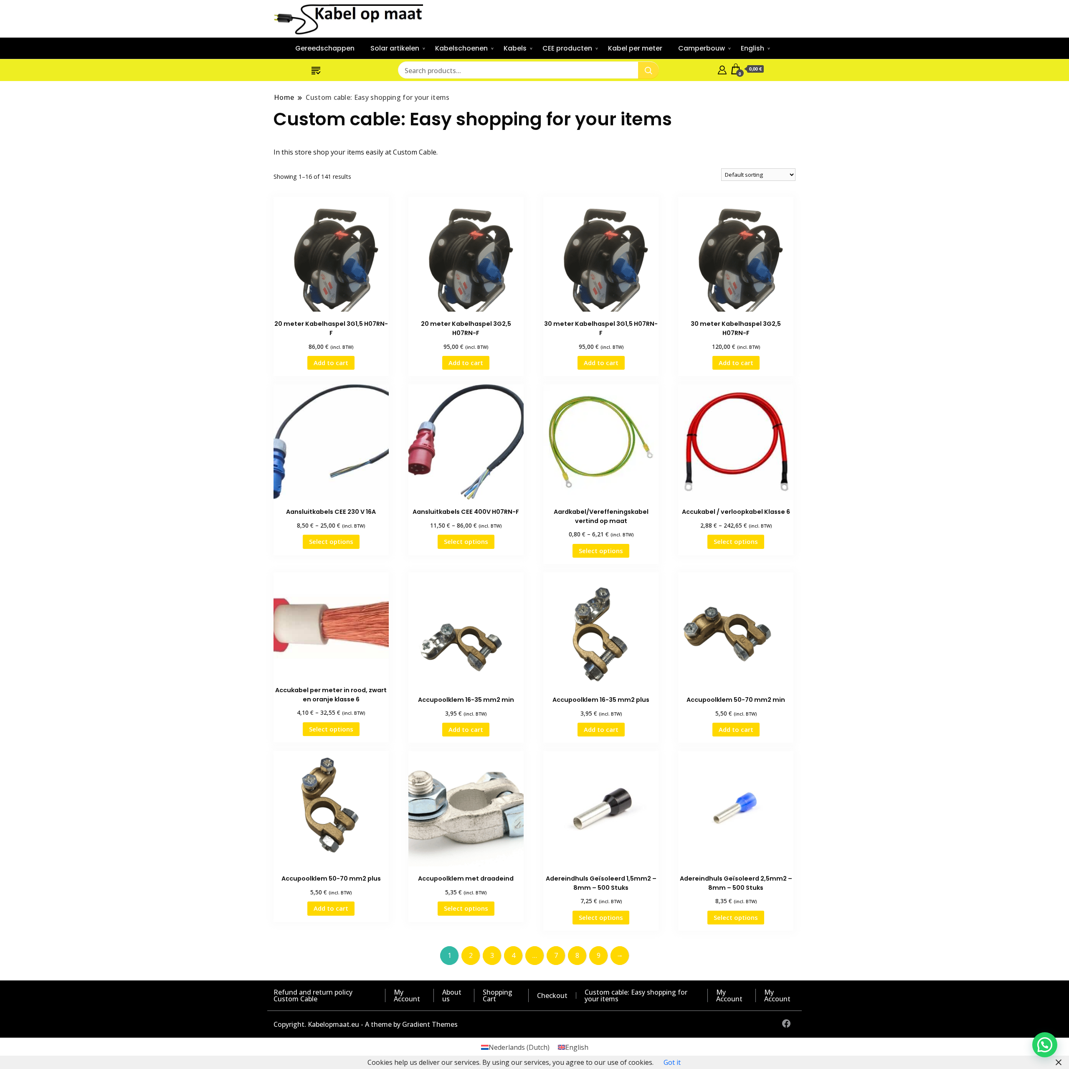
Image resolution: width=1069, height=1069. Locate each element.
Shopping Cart (497, 995)
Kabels (515, 48)
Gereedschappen (325, 48)
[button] (1044, 1044)
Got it (672, 1062)
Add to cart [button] (331, 362)
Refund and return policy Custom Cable (313, 995)
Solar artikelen (394, 48)
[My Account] (722, 69)
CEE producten (567, 48)
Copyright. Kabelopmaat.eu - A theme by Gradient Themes (366, 1024)
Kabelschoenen (461, 48)
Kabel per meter (635, 48)
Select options (331, 541)
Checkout (552, 995)
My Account (407, 995)
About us (451, 995)
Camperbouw (701, 48)
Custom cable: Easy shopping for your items (636, 995)
